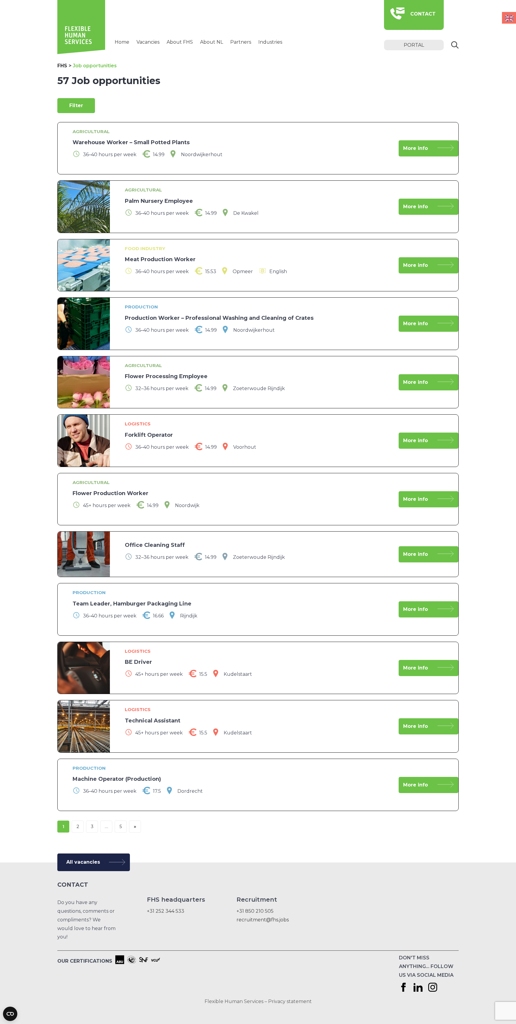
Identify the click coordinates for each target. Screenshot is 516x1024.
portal (414, 45)
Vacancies (147, 42)
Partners (240, 42)
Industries (270, 42)
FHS (62, 66)
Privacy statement (290, 1001)
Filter (76, 105)
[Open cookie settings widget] (10, 1014)
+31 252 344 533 (165, 911)
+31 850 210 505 (255, 911)
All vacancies (83, 862)
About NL (211, 42)
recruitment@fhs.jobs (262, 920)
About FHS (180, 42)
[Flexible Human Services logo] (81, 52)
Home (122, 42)
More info (415, 148)
